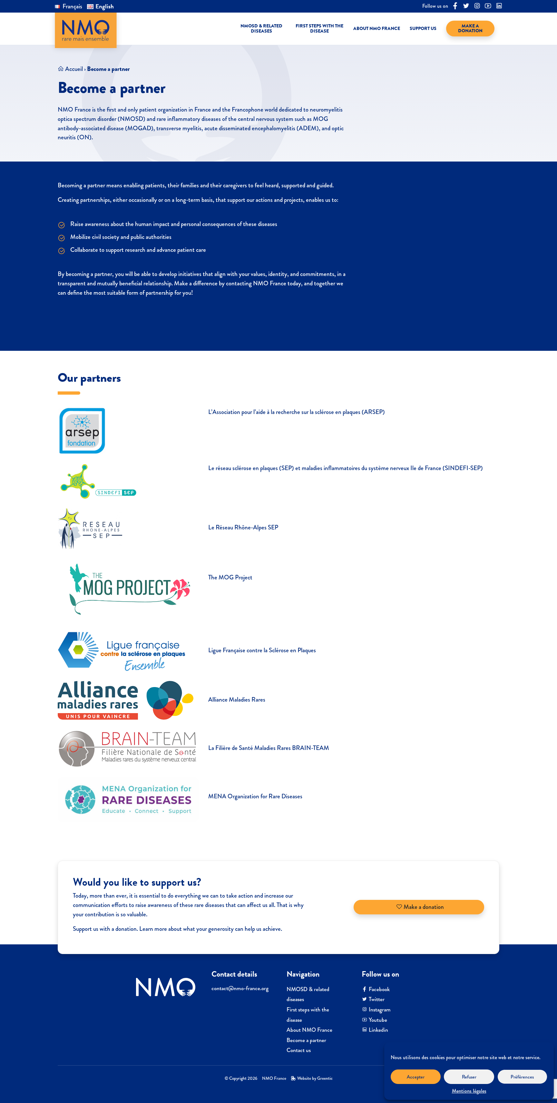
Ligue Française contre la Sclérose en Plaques (262, 650)
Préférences (522, 1076)
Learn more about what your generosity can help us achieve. (210, 928)
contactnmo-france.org (240, 988)
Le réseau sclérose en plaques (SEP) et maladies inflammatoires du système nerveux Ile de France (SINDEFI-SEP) (345, 468)
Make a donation (423, 906)
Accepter (416, 1076)
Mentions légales (469, 1091)
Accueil (74, 68)
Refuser (469, 1076)
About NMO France (309, 1030)
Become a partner (306, 1040)
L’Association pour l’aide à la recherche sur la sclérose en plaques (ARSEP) (297, 412)
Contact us (299, 1050)
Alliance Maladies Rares (236, 699)
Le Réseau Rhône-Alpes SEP (243, 527)
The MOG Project (230, 577)
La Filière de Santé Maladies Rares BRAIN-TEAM (269, 748)
